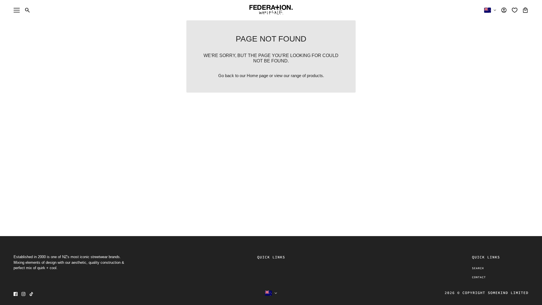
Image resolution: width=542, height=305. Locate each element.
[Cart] (525, 10)
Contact (479, 277)
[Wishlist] (514, 10)
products (315, 75)
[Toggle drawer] (17, 10)
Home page (257, 75)
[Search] (27, 10)
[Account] (504, 10)
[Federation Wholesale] (271, 10)
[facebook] (15, 294)
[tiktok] (31, 294)
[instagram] (23, 294)
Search (478, 268)
